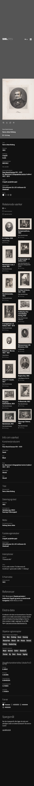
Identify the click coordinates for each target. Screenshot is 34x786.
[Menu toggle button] (30, 39)
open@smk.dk (6, 730)
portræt (5, 654)
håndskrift (23, 651)
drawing (25, 637)
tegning (25, 654)
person (23, 640)
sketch (13, 640)
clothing (13, 637)
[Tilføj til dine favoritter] (14, 122)
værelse (10, 651)
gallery (5, 644)
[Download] (7, 122)
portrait (28, 640)
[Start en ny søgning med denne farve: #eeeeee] (3, 195)
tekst (13, 654)
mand (4, 651)
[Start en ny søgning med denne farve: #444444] (8, 195)
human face (6, 640)
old (18, 640)
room (19, 637)
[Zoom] (3, 122)
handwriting (12, 644)
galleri (16, 651)
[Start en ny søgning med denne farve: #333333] (6, 195)
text (4, 637)
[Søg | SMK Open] (7, 39)
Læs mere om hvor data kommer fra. (16, 623)
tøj (10, 654)
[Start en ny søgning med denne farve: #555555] (11, 195)
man (8, 637)
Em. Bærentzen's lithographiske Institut (14, 174)
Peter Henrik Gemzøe (8, 172)
